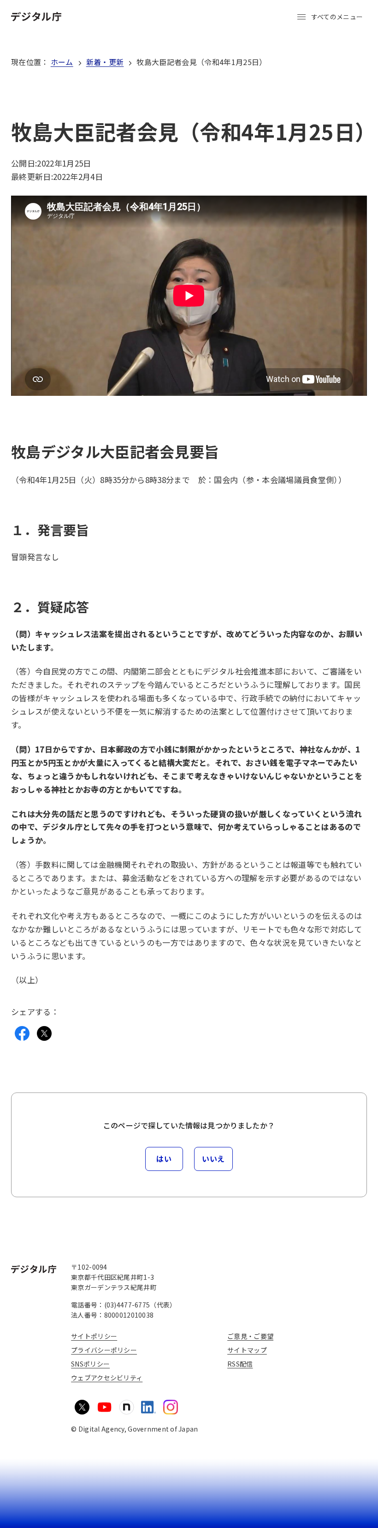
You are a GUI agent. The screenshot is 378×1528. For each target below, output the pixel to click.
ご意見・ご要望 (250, 1336)
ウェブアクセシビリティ (106, 1377)
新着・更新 (105, 61)
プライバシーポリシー (104, 1350)
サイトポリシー (94, 1336)
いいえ (213, 1158)
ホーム (62, 61)
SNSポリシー (90, 1363)
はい (163, 1158)
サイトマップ (247, 1350)
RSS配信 (240, 1363)
